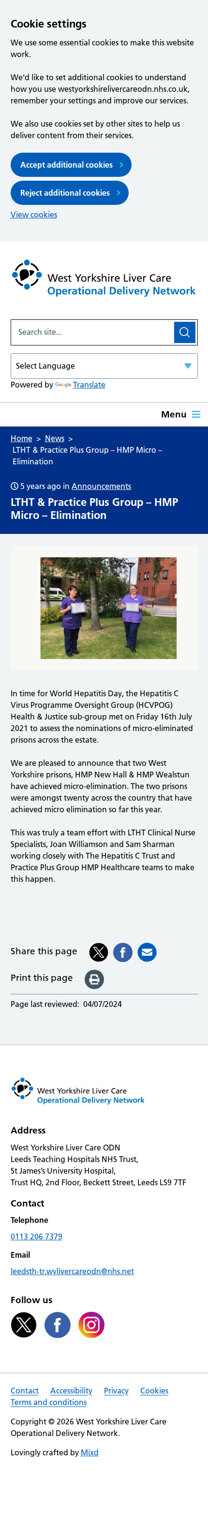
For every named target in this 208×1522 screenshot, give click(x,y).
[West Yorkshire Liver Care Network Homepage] (104, 280)
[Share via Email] (147, 952)
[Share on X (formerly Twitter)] (98, 952)
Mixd (90, 1452)
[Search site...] (91, 332)
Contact (25, 1390)
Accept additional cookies (66, 165)
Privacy (116, 1390)
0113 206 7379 (36, 1236)
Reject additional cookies (65, 193)
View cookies (34, 214)
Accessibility (71, 1390)
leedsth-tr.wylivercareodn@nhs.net (72, 1271)
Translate (89, 384)
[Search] (184, 332)
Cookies (154, 1390)
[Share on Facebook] (123, 952)
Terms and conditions (49, 1402)
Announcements (101, 486)
